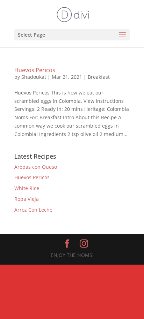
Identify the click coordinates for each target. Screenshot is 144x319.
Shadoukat (33, 77)
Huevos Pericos (34, 70)
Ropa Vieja (26, 199)
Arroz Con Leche (33, 209)
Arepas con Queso (35, 167)
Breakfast (99, 77)
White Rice (26, 188)
